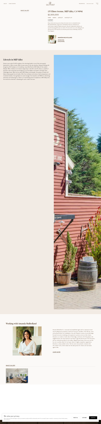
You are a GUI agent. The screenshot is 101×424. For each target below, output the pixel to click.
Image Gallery (25, 10)
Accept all (93, 417)
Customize (84, 417)
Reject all (75, 417)
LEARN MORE (56, 352)
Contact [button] (50, 20)
